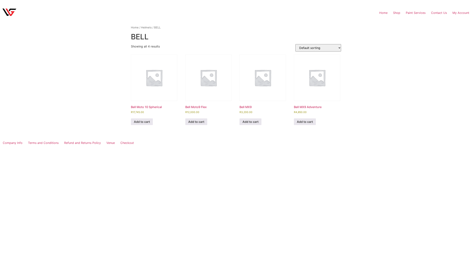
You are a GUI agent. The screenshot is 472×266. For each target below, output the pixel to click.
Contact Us (439, 13)
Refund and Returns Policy (82, 143)
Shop (396, 13)
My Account (460, 13)
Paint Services (416, 13)
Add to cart (142, 122)
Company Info (12, 143)
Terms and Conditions (43, 143)
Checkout (127, 143)
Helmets (146, 27)
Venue (110, 143)
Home (383, 13)
